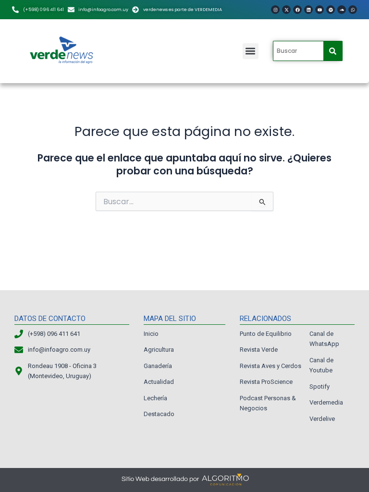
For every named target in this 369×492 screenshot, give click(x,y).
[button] (250, 51)
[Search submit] (332, 51)
